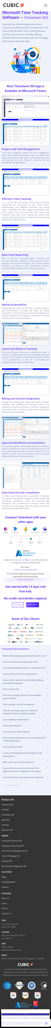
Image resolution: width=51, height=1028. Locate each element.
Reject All (26, 1017)
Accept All (25, 1014)
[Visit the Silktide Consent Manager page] (46, 1023)
